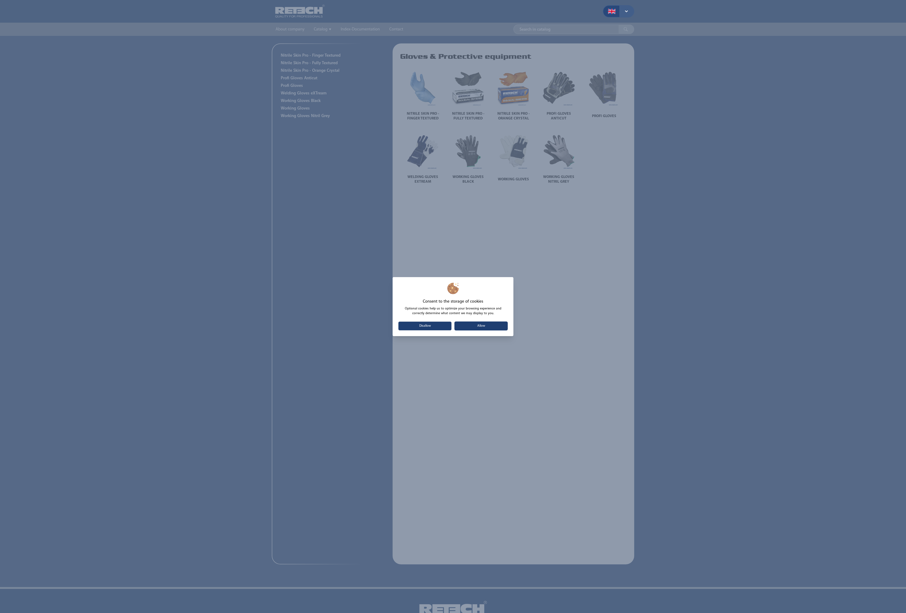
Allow (481, 326)
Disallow (425, 326)
